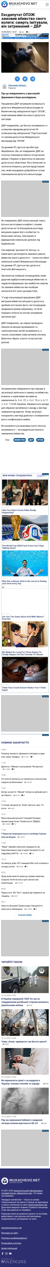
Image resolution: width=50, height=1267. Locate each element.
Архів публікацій (9, 1248)
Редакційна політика (11, 1243)
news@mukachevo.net (11, 1228)
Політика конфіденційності (14, 1238)
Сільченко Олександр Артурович (18, 85)
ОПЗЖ (40, 440)
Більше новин (25, 915)
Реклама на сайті (9, 1233)
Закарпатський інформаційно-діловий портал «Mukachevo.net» (22, 1191)
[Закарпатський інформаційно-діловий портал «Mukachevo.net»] (19, 4)
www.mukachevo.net (37, 1205)
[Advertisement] (25, 199)
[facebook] (2, 1254)
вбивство (19, 440)
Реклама (25, 36)
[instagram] (6, 1254)
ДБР (31, 440)
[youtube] (10, 1254)
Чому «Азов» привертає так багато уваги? (24, 1041)
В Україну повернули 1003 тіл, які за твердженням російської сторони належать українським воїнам (25, 1002)
